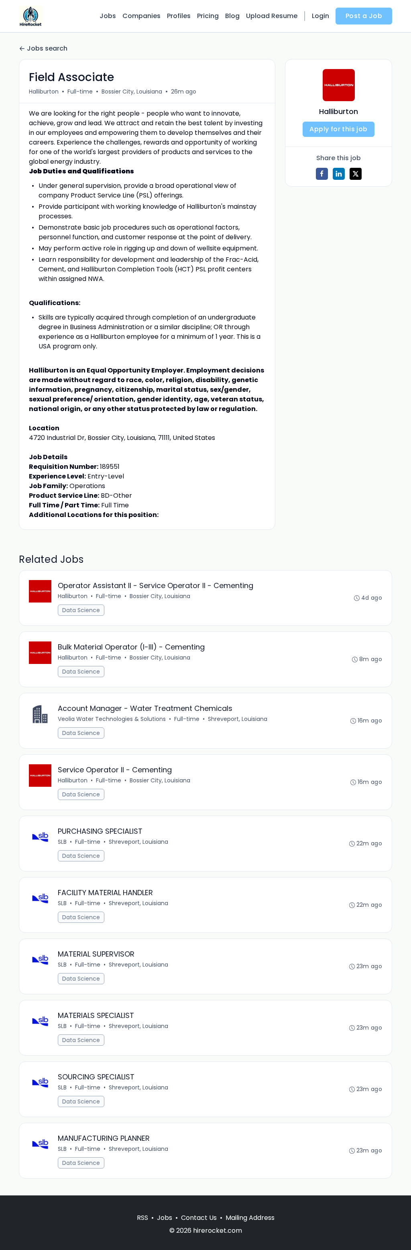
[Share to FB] (322, 174)
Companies (141, 15)
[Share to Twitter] (356, 174)
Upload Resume (271, 15)
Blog (232, 15)
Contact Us (199, 1217)
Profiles (179, 15)
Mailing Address (250, 1217)
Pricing (208, 15)
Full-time (80, 92)
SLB (62, 842)
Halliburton (44, 92)
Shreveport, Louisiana (237, 719)
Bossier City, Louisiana (132, 92)
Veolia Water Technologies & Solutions (112, 719)
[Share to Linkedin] (339, 174)
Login (320, 15)
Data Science (81, 610)
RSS (142, 1217)
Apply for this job (338, 129)
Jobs (108, 15)
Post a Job (364, 15)
